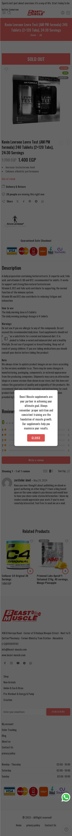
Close (36, 438)
